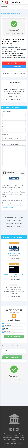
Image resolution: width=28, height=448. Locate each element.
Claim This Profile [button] (14, 96)
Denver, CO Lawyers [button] (14, 226)
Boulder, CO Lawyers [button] (14, 215)
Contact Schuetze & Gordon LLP (12, 107)
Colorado (13, 13)
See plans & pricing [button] (14, 296)
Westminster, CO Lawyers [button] (14, 218)
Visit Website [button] (14, 67)
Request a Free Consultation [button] (15, 73)
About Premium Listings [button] (14, 99)
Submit (14, 178)
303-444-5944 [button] (14, 63)
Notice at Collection (11, 205)
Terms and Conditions (8, 207)
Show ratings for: (6, 345)
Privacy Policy (19, 205)
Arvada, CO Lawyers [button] (14, 220)
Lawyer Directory (5, 13)
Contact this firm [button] (14, 258)
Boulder (19, 13)
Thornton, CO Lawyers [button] (14, 223)
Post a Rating (14, 336)
